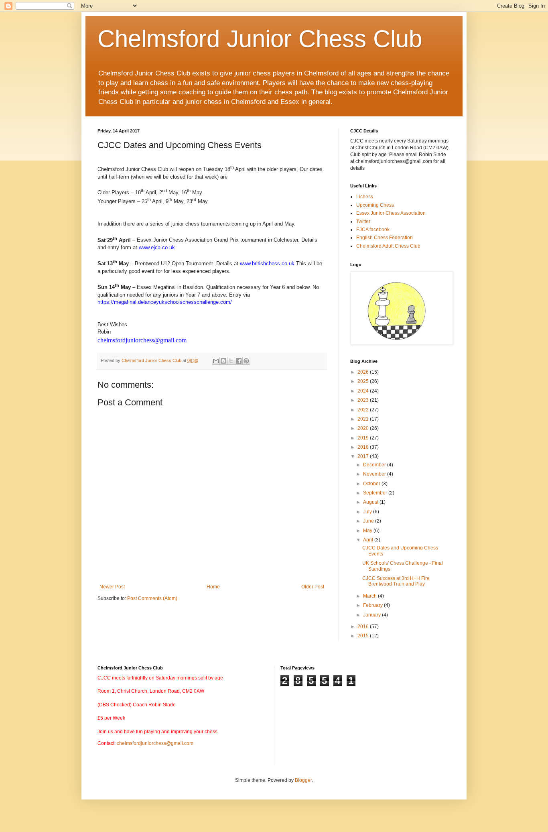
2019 (363, 438)
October (372, 483)
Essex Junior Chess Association (391, 213)
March (370, 596)
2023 (363, 400)
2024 (363, 391)
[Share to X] (231, 361)
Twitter (363, 221)
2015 (363, 636)
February (373, 605)
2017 (363, 456)
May (368, 530)
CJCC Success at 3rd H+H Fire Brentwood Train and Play (396, 581)
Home (213, 587)
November (375, 474)
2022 (363, 410)
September (375, 493)
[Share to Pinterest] (246, 361)
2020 (363, 428)
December (375, 465)
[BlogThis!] (223, 361)
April (368, 540)
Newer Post (112, 587)
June (369, 521)
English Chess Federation (384, 237)
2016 (363, 626)
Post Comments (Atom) (152, 598)
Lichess (364, 196)
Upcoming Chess (375, 205)
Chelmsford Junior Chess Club (259, 38)
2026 (363, 372)
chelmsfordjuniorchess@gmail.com (155, 743)
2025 (363, 381)
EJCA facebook (373, 229)
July (368, 512)
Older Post (312, 587)
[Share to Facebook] (239, 361)
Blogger (303, 780)
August (371, 502)
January (372, 615)
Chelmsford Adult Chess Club (388, 246)
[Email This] (216, 361)
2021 (363, 419)
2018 (363, 447)
